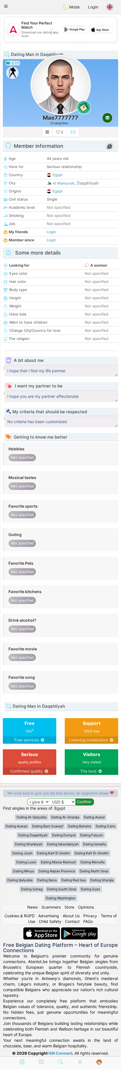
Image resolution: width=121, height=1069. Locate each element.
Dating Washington (60, 898)
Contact (72, 921)
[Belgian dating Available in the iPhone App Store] (42, 930)
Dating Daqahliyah (33, 835)
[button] (6, 6)
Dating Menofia (92, 862)
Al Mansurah (64, 183)
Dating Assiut (94, 817)
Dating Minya (23, 871)
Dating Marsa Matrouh (58, 862)
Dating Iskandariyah (63, 844)
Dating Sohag (31, 889)
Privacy (90, 915)
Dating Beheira (79, 826)
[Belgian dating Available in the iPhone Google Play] (79, 930)
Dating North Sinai (94, 871)
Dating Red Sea (73, 880)
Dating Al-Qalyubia (32, 817)
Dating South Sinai (61, 889)
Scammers (51, 907)
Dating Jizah (22, 853)
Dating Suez (90, 889)
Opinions (86, 907)
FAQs (88, 921)
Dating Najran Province (57, 871)
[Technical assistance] (99, 1062)
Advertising (48, 915)
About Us (71, 915)
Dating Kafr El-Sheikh (92, 853)
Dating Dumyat (64, 835)
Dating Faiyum (91, 835)
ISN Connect (60, 1053)
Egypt (58, 175)
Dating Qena (47, 880)
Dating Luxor (26, 862)
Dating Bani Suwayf (47, 826)
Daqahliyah (88, 183)
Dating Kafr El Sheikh (53, 853)
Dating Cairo (105, 826)
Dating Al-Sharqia (65, 817)
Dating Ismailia (94, 844)
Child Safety (50, 921)
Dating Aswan (17, 826)
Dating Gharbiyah (28, 844)
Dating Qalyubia (20, 880)
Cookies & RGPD (20, 915)
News (32, 907)
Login (93, 6)
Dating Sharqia (102, 880)
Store (69, 907)
